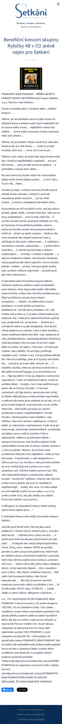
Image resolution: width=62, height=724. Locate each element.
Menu (58, 4)
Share (9, 689)
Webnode (39, 719)
